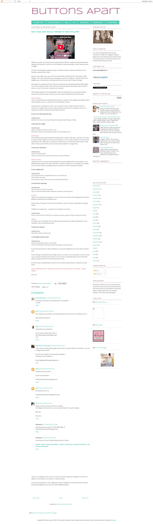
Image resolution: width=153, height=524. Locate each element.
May (94, 217)
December (96, 195)
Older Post (85, 498)
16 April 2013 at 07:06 (49, 438)
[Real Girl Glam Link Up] (100, 302)
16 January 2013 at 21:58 (46, 326)
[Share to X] (62, 283)
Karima (37, 369)
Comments (98, 274)
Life (74, 22)
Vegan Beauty (84, 22)
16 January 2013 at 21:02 (46, 311)
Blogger (113, 520)
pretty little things (41, 298)
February (95, 226)
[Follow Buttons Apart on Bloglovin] (100, 78)
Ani (36, 403)
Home (61, 498)
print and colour (104, 137)
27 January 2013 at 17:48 (45, 388)
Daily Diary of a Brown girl (43, 345)
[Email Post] (55, 283)
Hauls (66, 22)
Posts (97, 270)
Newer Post (36, 498)
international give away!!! (107, 106)
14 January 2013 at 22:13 (53, 298)
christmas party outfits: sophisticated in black (107, 117)
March (95, 223)
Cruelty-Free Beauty (54, 22)
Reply (37, 305)
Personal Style (38, 22)
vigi (36, 388)
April (94, 220)
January (95, 192)
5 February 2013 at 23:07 (45, 403)
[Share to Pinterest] (65, 283)
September (96, 189)
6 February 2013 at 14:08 (50, 424)
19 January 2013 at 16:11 (58, 345)
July (94, 211)
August (95, 207)
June (94, 214)
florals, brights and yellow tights (109, 125)
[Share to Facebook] (64, 283)
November (96, 198)
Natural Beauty (98, 22)
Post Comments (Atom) (65, 504)
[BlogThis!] (60, 283)
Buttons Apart (75, 11)
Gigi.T (37, 326)
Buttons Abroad (112, 22)
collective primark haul (106, 147)
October (95, 186)
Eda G (37, 311)
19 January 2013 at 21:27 (47, 369)
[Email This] (59, 283)
